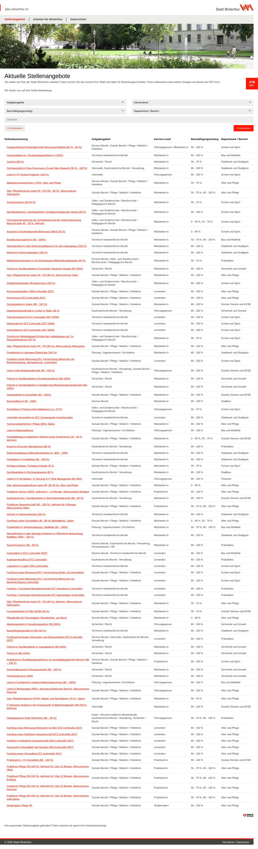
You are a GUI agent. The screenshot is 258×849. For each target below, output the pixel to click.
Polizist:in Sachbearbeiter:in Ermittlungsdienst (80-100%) (38, 378)
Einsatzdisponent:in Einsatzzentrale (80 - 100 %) (34, 669)
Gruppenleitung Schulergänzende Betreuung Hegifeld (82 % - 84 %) (44, 147)
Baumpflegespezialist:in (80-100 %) (26, 630)
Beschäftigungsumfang (204, 139)
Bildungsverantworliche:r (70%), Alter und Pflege (34, 182)
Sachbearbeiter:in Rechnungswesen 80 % (30, 472)
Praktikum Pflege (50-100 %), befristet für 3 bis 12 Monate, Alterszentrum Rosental (48, 788)
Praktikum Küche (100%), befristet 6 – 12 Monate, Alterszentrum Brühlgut (48, 491)
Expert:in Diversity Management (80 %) (29, 446)
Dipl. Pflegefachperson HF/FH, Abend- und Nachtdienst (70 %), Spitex (46, 698)
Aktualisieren (244, 128)
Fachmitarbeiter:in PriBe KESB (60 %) (28, 611)
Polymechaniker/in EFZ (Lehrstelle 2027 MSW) (33, 317)
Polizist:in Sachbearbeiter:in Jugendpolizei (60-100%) (36, 646)
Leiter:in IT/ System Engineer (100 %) (28, 174)
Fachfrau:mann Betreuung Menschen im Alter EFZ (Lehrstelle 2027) (44, 727)
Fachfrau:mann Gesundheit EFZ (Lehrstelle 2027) (34, 753)
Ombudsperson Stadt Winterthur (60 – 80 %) (31, 718)
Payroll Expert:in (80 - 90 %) (23, 545)
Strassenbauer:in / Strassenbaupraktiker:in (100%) (35, 155)
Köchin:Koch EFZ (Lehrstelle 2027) (26, 297)
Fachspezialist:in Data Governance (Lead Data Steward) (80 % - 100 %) (47, 168)
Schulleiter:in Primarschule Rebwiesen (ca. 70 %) (34, 409)
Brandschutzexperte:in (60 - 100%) (26, 239)
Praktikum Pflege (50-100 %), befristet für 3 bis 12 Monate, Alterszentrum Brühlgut (48, 778)
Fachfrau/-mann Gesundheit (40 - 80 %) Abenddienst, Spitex (40, 520)
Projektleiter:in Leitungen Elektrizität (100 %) (32, 352)
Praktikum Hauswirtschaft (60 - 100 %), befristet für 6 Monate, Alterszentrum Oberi (41, 506)
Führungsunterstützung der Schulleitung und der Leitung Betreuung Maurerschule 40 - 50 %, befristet (44, 222)
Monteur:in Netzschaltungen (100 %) (27, 252)
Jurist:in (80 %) (15, 161)
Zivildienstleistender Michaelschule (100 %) (31, 283)
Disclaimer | (229, 842)
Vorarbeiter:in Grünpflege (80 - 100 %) (28, 459)
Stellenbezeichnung (16, 139)
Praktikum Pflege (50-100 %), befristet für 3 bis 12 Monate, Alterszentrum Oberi (48, 768)
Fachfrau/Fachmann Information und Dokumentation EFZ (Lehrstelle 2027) (44, 639)
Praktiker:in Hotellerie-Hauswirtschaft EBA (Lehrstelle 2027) (40, 740)
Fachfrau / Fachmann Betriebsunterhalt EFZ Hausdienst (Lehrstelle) (44, 588)
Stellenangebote (14, 19)
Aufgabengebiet (101, 139)
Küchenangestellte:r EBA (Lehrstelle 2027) (30, 291)
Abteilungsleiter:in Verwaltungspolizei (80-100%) (33, 624)
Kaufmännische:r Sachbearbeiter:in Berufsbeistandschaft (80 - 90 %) (45, 498)
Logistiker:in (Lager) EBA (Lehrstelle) (27, 566)
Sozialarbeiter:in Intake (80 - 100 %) (27, 304)
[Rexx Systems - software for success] (248, 815)
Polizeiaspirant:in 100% (20, 676)
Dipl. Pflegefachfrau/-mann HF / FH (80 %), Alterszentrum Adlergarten (46, 346)
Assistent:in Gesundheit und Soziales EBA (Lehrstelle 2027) (40, 747)
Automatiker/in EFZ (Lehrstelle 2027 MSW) (31, 330)
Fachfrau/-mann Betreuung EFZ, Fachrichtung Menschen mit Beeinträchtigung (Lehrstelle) (40, 581)
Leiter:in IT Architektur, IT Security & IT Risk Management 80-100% (44, 478)
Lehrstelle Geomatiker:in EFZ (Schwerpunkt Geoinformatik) (40, 417)
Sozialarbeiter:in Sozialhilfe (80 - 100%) (29, 394)
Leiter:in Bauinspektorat (20, 430)
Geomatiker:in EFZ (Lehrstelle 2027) (27, 553)
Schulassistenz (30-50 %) (21, 202)
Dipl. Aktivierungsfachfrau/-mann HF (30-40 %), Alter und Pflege (42, 485)
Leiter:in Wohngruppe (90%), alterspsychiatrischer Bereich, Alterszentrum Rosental (48, 690)
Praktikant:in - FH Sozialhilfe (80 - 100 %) (30, 760)
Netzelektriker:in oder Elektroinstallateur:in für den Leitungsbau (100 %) (47, 246)
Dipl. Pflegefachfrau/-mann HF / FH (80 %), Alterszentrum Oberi (42, 275)
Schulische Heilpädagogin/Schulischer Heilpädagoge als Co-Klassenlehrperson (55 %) (40, 338)
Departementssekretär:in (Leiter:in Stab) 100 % (33, 310)
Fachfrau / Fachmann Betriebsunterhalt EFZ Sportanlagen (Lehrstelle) (45, 595)
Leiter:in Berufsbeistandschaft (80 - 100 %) (31, 370)
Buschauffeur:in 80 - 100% (21, 401)
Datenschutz (78, 19)
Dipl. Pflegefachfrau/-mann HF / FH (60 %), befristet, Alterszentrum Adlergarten (44, 603)
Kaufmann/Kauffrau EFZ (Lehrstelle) (27, 559)
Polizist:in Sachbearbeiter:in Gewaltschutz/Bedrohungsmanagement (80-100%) (47, 387)
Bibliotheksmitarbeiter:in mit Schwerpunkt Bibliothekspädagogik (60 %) (46, 260)
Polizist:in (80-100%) (18, 653)
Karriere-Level (162, 139)
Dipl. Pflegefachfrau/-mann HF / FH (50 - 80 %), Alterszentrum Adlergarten (41, 193)
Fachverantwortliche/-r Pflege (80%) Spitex (31, 424)
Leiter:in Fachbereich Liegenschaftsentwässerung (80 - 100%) (41, 682)
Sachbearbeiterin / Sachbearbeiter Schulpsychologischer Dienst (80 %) (46, 212)
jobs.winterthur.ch (16, 9)
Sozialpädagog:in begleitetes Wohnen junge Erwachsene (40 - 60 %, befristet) (45, 438)
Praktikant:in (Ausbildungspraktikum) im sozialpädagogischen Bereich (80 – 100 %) (48, 661)
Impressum (242, 842)
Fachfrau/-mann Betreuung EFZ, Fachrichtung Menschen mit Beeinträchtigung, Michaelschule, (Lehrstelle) (40, 361)
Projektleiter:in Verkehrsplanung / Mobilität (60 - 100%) (37, 527)
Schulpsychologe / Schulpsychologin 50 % (30, 465)
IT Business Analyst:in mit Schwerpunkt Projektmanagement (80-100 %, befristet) (47, 707)
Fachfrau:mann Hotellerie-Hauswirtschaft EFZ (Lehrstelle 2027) (42, 734)
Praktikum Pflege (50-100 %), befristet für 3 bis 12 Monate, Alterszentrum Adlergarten (48, 797)
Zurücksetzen (15, 128)
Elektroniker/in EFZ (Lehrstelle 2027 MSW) (31, 323)
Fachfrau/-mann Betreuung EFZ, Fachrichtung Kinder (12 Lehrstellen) (45, 572)
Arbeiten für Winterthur (48, 19)
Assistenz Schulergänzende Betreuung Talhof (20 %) (36, 231)
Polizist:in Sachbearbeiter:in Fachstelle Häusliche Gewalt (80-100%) (45, 268)
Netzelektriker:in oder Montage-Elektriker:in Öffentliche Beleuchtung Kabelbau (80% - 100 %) (45, 535)
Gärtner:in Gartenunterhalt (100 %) (26, 514)
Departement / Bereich (234, 139)
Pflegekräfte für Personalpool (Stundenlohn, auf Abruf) (37, 617)
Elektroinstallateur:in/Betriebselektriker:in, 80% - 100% (37, 453)
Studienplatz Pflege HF (19, 805)
